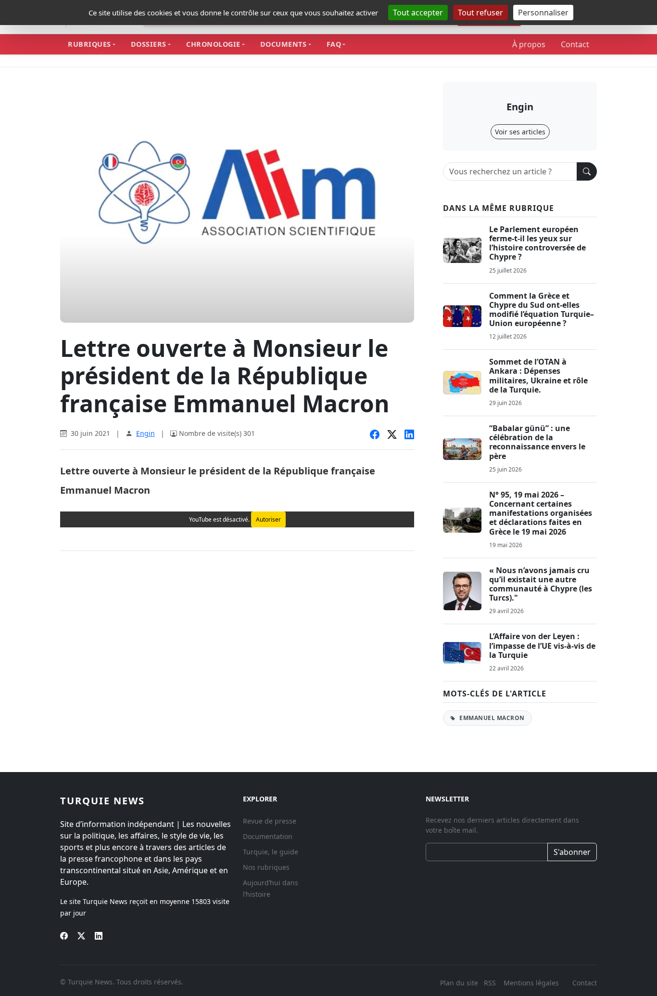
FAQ (334, 44)
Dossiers (148, 44)
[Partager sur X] (392, 434)
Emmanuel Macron (491, 718)
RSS (491, 982)
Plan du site (459, 982)
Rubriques (89, 44)
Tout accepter (418, 12)
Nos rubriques (266, 867)
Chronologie (213, 44)
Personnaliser (543, 12)
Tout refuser (480, 12)
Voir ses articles (520, 131)
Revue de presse (269, 821)
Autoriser (268, 519)
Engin (145, 433)
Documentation (267, 836)
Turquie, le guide (270, 851)
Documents (283, 44)
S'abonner (572, 852)
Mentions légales (531, 982)
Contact (575, 44)
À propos (528, 44)
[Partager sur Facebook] (374, 434)
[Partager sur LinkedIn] (409, 434)
